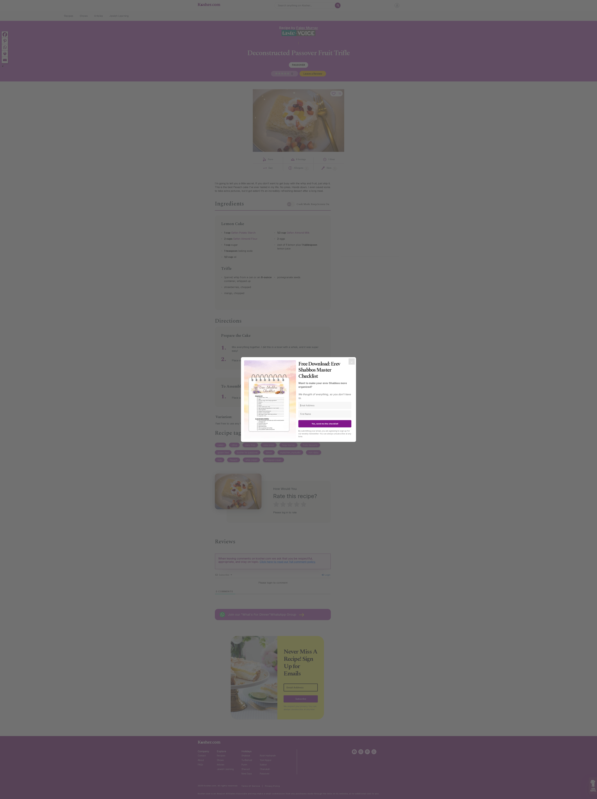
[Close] (352, 361)
